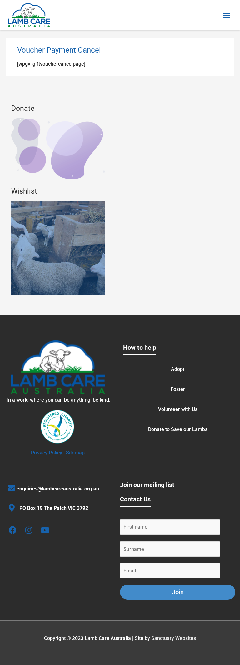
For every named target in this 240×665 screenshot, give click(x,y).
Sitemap (75, 453)
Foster (178, 389)
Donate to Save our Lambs (178, 429)
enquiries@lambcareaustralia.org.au (58, 489)
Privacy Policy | (48, 453)
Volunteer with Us (178, 409)
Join (178, 592)
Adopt (177, 369)
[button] (226, 15)
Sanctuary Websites (173, 638)
